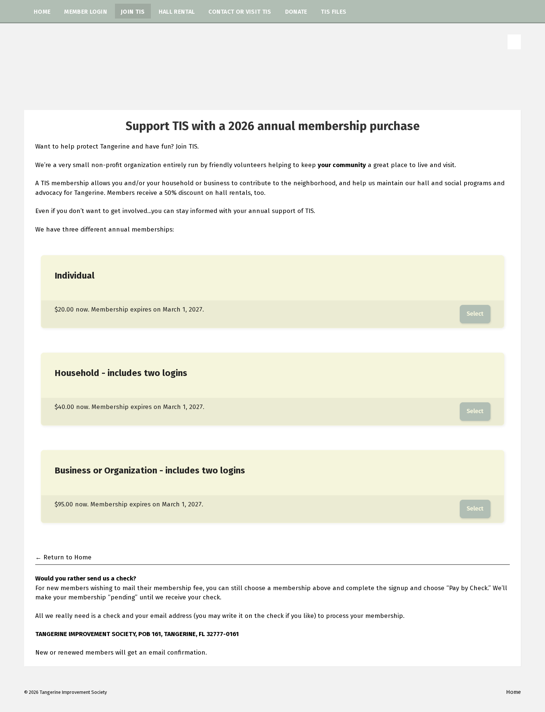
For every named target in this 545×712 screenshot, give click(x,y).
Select (475, 313)
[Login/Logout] (514, 41)
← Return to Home (63, 557)
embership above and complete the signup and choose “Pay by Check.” (384, 588)
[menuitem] (42, 11)
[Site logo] (272, 95)
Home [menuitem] (513, 692)
